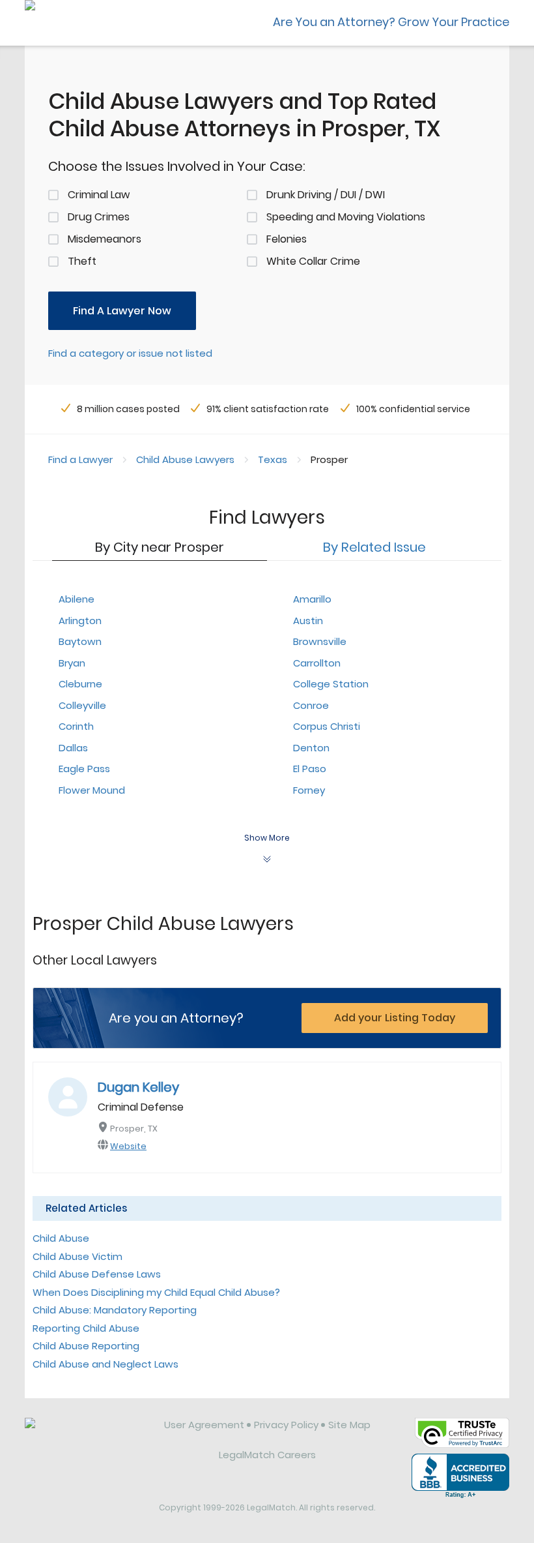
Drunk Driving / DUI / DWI (325, 194)
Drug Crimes (99, 216)
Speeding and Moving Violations (345, 216)
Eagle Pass (84, 768)
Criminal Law (99, 194)
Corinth (76, 726)
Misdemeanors (104, 239)
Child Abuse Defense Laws (97, 1274)
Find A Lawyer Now (122, 310)
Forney (309, 790)
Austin (308, 620)
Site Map (349, 1424)
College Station (331, 684)
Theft (82, 261)
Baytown (80, 641)
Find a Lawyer (80, 459)
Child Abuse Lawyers (185, 459)
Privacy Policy (286, 1424)
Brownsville (319, 641)
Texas (272, 459)
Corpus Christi (326, 726)
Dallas (73, 748)
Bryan (72, 663)
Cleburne (80, 684)
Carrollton (317, 663)
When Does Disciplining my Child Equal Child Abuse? (156, 1292)
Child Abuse (61, 1238)
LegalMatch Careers (267, 1454)
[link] (85, 1435)
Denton (311, 748)
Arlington (80, 620)
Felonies (286, 239)
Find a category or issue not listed (130, 353)
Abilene (76, 599)
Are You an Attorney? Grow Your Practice (391, 22)
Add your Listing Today (394, 1017)
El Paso (309, 768)
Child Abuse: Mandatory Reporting (115, 1310)
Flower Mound (92, 790)
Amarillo (312, 599)
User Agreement (204, 1424)
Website (128, 1146)
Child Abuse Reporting (86, 1346)
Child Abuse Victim (77, 1256)
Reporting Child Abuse (86, 1328)
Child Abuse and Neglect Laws (105, 1364)
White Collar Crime (313, 261)
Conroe (311, 705)
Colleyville (82, 705)
